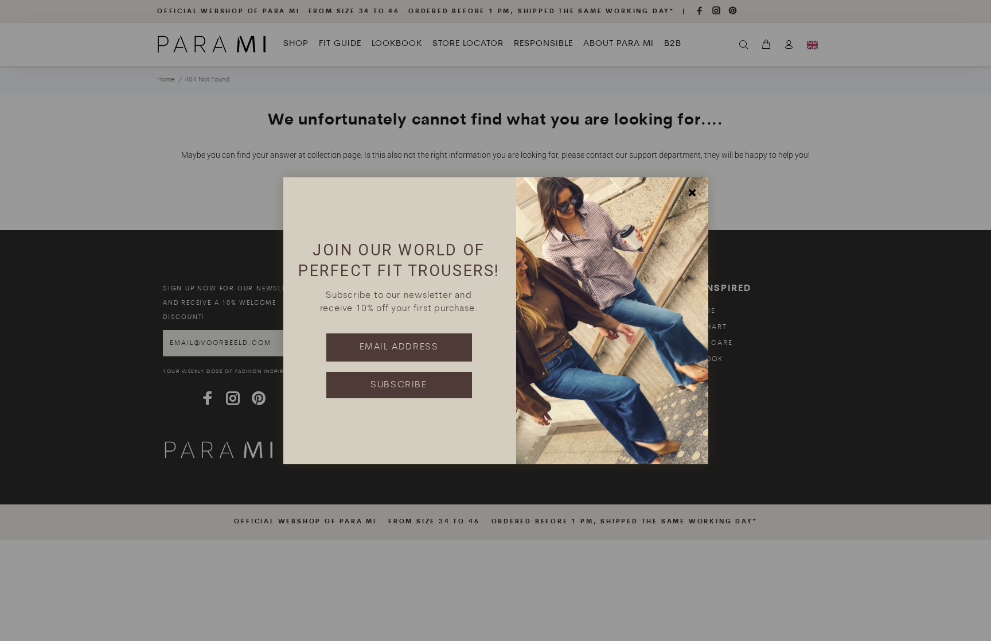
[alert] (495, 320)
